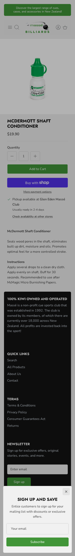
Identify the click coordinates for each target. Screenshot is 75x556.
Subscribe (37, 542)
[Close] (66, 491)
